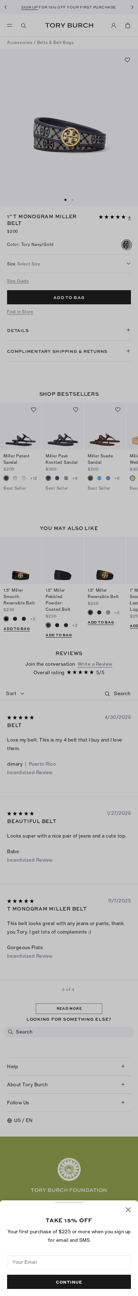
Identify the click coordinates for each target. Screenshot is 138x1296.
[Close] (128, 1209)
